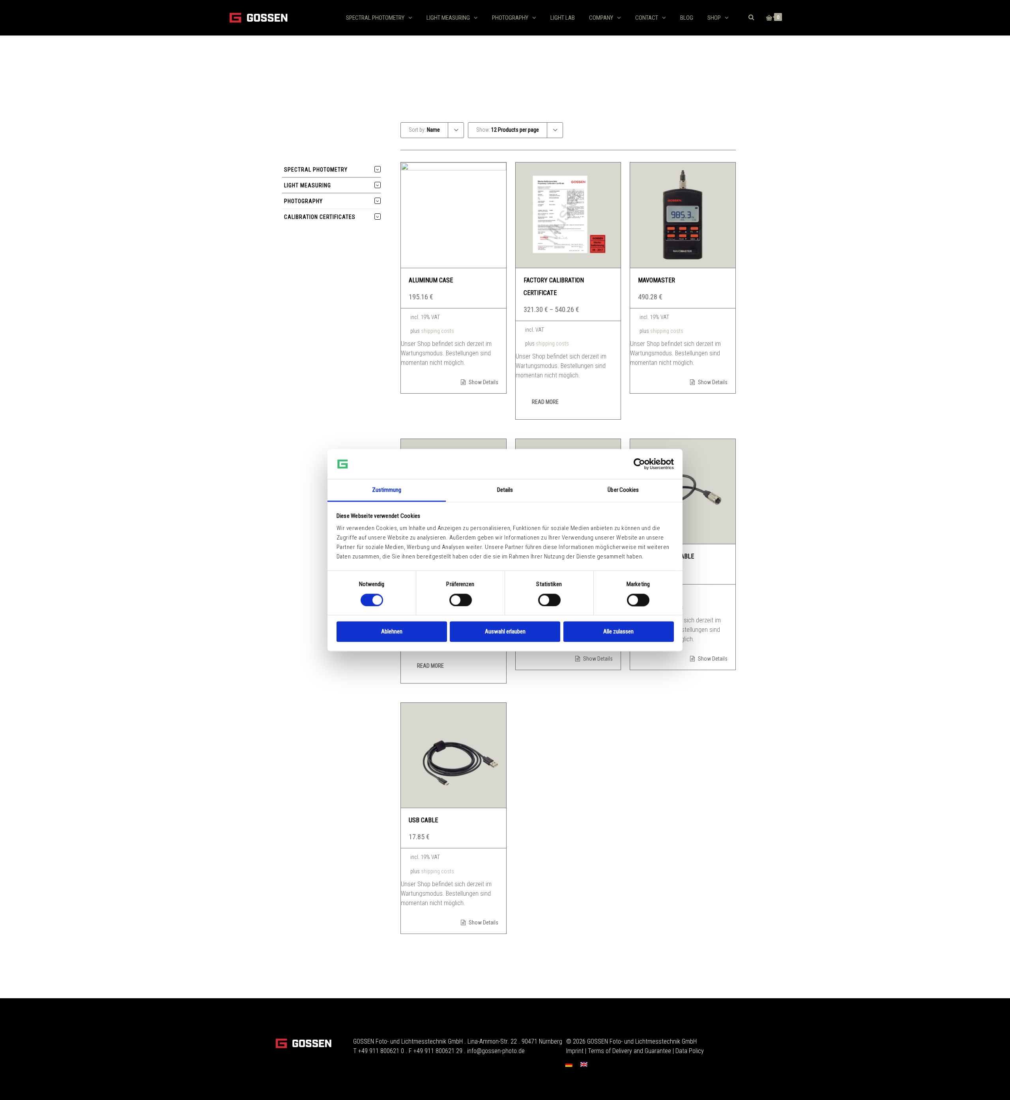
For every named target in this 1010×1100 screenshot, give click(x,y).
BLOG (686, 17)
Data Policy (689, 1051)
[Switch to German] (568, 1064)
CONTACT (646, 17)
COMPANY (601, 17)
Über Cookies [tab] (623, 490)
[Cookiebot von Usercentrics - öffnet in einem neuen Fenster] (639, 464)
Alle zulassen (618, 631)
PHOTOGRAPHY (510, 17)
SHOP (714, 17)
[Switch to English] (583, 1064)
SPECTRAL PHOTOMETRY (375, 17)
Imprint (575, 1051)
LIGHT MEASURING (448, 17)
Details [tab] (505, 490)
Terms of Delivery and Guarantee (629, 1051)
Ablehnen (391, 631)
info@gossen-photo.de (496, 1051)
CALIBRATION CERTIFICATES (319, 217)
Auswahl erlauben (505, 631)
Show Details (483, 382)
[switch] (460, 600)
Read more (545, 402)
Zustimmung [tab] (387, 490)
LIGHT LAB (562, 17)
